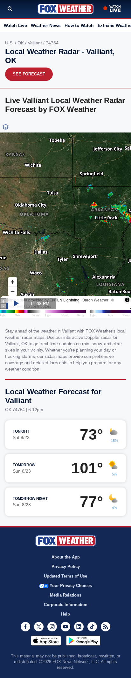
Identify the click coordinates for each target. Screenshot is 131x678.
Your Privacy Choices (71, 585)
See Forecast (29, 74)
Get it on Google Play (83, 641)
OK (21, 42)
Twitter (39, 626)
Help (65, 614)
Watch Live (15, 25)
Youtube (65, 626)
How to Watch (79, 25)
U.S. (10, 42)
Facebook (25, 626)
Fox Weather (66, 9)
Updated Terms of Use (65, 576)
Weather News (46, 25)
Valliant (35, 42)
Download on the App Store (46, 641)
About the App (66, 557)
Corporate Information (65, 604)
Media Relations (65, 595)
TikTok (92, 626)
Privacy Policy (66, 566)
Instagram (52, 626)
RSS (105, 626)
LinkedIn (79, 626)
